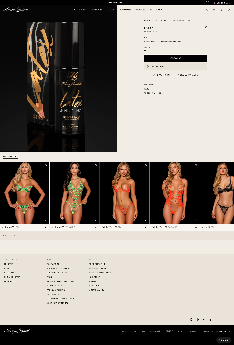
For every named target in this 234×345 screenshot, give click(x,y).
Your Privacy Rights (57, 303)
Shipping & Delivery (57, 273)
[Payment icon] (205, 331)
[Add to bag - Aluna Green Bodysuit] (96, 220)
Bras (6, 268)
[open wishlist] (221, 10)
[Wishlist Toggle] (206, 27)
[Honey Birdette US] (16, 10)
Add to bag (175, 58)
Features (148, 84)
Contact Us (53, 264)
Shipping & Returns (154, 93)
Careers (93, 281)
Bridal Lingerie (12, 277)
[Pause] (207, 2)
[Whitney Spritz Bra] (125, 193)
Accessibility (53, 294)
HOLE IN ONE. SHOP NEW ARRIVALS (117, 2)
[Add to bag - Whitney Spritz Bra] (146, 220)
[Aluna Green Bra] (24, 193)
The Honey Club (97, 264)
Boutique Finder (97, 268)
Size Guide (94, 286)
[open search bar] (214, 10)
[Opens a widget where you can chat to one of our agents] (223, 340)
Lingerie (8, 264)
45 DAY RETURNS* (163, 75)
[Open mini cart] (229, 10)
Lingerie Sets (11, 281)
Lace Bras (9, 273)
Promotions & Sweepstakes (61, 281)
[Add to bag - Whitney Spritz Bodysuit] (196, 220)
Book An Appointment (100, 273)
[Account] (207, 10)
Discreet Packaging (189, 75)
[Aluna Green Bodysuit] (74, 193)
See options (177, 41)
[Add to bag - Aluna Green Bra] (46, 220)
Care (146, 89)
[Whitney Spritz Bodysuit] (174, 193)
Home (147, 21)
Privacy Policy (54, 286)
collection (160, 20)
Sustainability (96, 290)
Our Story (94, 277)
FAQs (49, 277)
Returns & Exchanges (58, 268)
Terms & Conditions (57, 290)
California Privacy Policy (60, 299)
